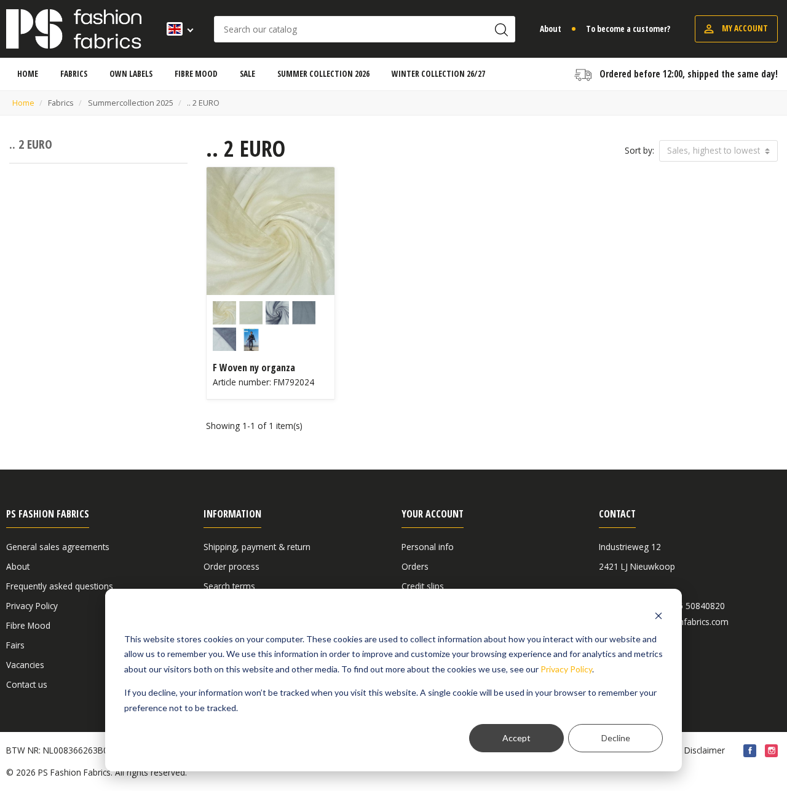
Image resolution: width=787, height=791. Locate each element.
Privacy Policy (566, 669)
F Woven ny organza (254, 367)
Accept (516, 738)
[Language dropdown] (176, 29)
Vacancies (25, 665)
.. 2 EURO (30, 144)
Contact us (26, 684)
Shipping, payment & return (257, 547)
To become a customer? (628, 28)
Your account (432, 514)
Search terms (229, 586)
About (550, 28)
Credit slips (422, 586)
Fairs (15, 645)
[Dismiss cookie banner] (658, 615)
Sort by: (639, 150)
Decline (615, 738)
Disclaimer (704, 750)
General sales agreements (57, 547)
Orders (415, 566)
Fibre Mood (28, 625)
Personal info (427, 547)
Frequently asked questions (59, 586)
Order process (231, 566)
